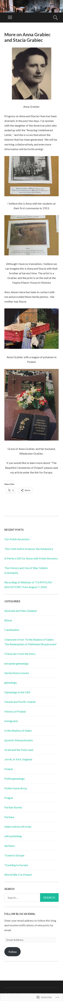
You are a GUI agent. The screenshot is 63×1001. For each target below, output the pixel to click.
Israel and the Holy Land (18, 749)
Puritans (9, 817)
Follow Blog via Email (20, 914)
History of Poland (15, 711)
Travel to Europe (14, 855)
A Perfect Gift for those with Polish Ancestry (31, 558)
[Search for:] (31, 897)
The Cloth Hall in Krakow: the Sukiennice (28, 548)
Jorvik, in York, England (18, 759)
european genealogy (16, 663)
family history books (16, 673)
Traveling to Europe (16, 865)
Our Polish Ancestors (17, 539)
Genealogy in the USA (17, 692)
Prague (8, 797)
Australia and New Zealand (20, 610)
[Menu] (10, 17)
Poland (8, 769)
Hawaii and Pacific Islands (20, 701)
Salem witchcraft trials (17, 826)
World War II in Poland (17, 874)
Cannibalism (11, 629)
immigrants (11, 721)
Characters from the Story (20, 653)
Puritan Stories (13, 807)
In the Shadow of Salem (18, 730)
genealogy (10, 682)
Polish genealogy (14, 778)
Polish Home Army (15, 788)
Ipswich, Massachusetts (18, 740)
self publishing (13, 836)
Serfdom (9, 845)
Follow (13, 951)
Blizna (8, 620)
